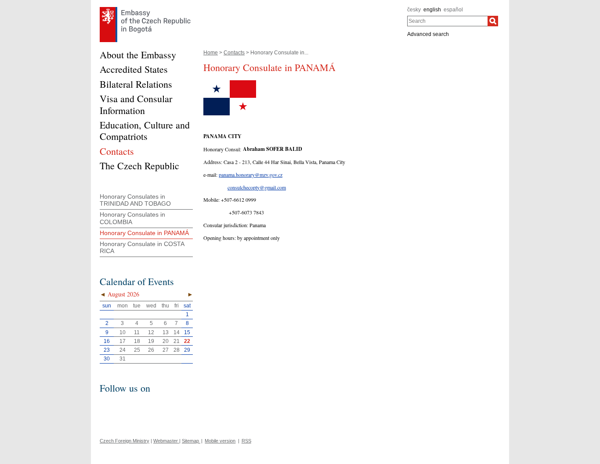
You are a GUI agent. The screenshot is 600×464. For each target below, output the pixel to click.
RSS (246, 440)
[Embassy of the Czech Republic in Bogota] (145, 9)
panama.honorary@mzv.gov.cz (250, 174)
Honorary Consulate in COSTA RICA (142, 247)
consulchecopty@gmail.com (257, 187)
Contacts (234, 53)
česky (414, 10)
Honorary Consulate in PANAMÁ (144, 232)
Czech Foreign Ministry (124, 440)
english (432, 10)
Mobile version (220, 440)
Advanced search (428, 34)
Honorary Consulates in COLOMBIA (132, 218)
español (453, 10)
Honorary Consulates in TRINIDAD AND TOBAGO (135, 200)
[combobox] (447, 21)
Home (210, 53)
